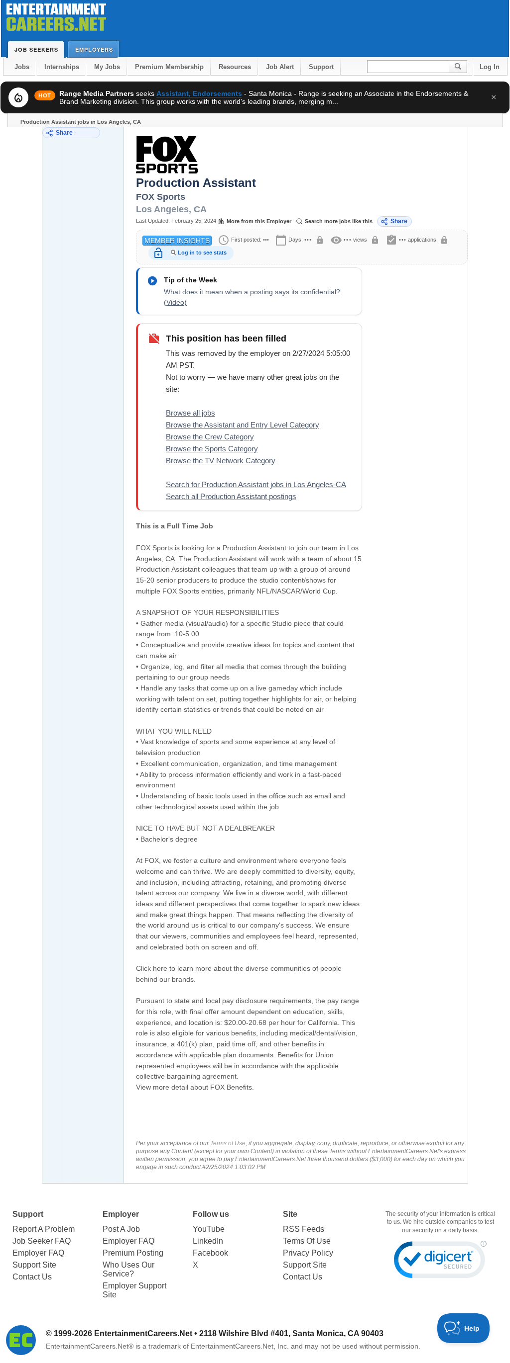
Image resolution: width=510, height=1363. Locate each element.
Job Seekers (36, 49)
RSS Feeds (303, 1229)
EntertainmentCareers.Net (143, 1333)
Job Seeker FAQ (41, 1241)
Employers (94, 49)
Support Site (34, 1265)
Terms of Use (228, 1143)
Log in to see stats (202, 253)
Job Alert (280, 67)
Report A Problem (43, 1229)
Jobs (21, 67)
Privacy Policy (308, 1253)
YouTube (209, 1229)
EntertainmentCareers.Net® (89, 1346)
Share (64, 132)
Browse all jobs (190, 413)
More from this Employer (259, 221)
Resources (235, 67)
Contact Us (32, 1277)
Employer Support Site (134, 1290)
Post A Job (121, 1229)
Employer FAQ (38, 1253)
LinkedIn (208, 1241)
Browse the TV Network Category (220, 460)
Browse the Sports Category (212, 448)
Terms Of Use (307, 1241)
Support (321, 67)
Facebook (210, 1253)
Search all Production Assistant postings (231, 496)
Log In (490, 67)
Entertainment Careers (56, 19)
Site (290, 1214)
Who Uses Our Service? (128, 1269)
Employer (121, 1214)
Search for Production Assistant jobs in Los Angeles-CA (256, 484)
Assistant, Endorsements (199, 93)
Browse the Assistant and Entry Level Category (242, 425)
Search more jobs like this (339, 221)
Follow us (211, 1214)
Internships (61, 67)
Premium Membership (169, 67)
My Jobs (107, 67)
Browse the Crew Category (210, 436)
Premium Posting (133, 1253)
